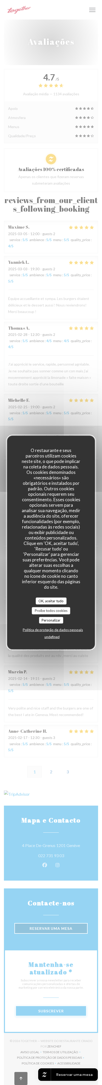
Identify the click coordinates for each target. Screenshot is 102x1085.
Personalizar (51, 620)
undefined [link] (52, 637)
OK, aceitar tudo (51, 601)
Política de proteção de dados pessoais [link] (53, 630)
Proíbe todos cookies (51, 611)
